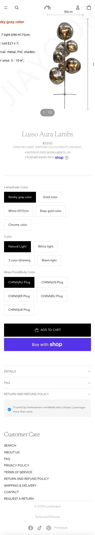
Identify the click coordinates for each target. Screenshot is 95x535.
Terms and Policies (47, 517)
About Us (12, 452)
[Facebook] (31, 528)
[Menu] (6, 7)
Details (10, 371)
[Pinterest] (49, 528)
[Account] (77, 7)
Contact (11, 492)
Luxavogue (53, 506)
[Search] (16, 7)
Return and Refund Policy (26, 394)
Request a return (19, 499)
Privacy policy (16, 465)
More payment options (47, 355)
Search (10, 446)
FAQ (7, 383)
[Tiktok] (39, 528)
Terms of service (18, 472)
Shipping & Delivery (20, 486)
